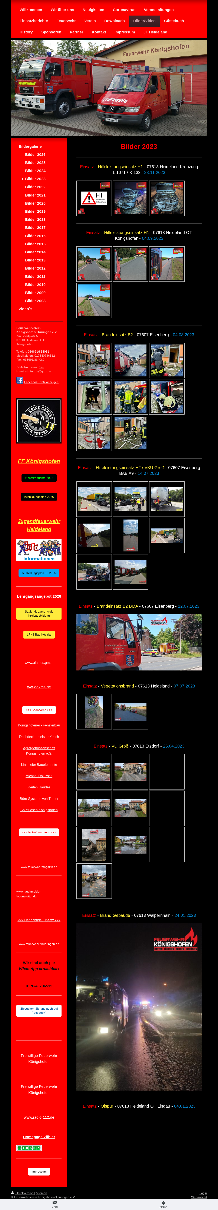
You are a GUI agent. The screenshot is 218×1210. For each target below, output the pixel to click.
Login (203, 1193)
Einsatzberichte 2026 (39, 477)
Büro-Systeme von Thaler (39, 799)
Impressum (39, 1171)
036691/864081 (38, 351)
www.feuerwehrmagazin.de (39, 866)
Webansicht (199, 1197)
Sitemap (41, 1193)
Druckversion (24, 1193)
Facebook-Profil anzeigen (41, 382)
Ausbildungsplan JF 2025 (39, 573)
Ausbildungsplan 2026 (39, 496)
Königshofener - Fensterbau (39, 725)
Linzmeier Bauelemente (39, 764)
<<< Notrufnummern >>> (39, 832)
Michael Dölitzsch (39, 776)
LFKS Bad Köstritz (39, 634)
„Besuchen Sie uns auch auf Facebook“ (39, 1010)
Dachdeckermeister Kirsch (39, 737)
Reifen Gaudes (39, 787)
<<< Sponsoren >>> (39, 710)
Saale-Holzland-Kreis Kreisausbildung (39, 613)
